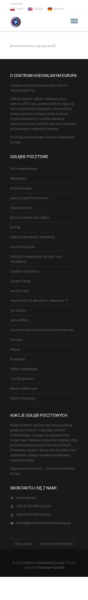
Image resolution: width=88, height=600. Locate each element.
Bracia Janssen (21, 208)
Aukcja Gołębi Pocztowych (29, 198)
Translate (16, 3)
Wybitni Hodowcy (22, 398)
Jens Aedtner (19, 320)
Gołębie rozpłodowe (24, 271)
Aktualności (18, 178)
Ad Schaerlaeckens (23, 169)
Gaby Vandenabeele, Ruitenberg (32, 237)
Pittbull (15, 349)
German (58, 8)
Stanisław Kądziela (50, 567)
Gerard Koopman (22, 247)
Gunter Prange (20, 281)
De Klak (15, 227)
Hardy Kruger (19, 291)
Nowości (16, 340)
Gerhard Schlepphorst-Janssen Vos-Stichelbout (36, 259)
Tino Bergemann (22, 379)
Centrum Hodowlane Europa (44, 563)
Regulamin (23, 544)
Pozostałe (17, 359)
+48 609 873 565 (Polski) (33, 514)
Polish (19, 8)
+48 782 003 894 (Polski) (33, 506)
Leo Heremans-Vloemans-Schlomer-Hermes (42, 330)
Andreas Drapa (20, 188)
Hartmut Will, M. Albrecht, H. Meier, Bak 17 (39, 300)
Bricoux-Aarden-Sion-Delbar (30, 217)
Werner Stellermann (24, 388)
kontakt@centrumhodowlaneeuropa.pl (43, 523)
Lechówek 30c (26, 498)
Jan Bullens (18, 310)
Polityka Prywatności (56, 544)
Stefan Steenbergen (24, 369)
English (38, 8)
